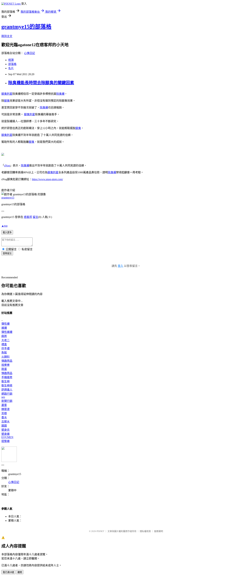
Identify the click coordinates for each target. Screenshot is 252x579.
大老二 (5, 340)
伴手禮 (5, 348)
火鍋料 (5, 356)
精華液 (5, 409)
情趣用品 (6, 360)
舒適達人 (6, 389)
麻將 (4, 336)
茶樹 (4, 413)
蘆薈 (4, 405)
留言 (35, 217)
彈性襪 (5, 323)
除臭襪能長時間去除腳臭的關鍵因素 (41, 82)
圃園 (4, 425)
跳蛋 (4, 369)
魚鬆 (4, 352)
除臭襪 (60, 93)
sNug (7, 165)
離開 (19, 572)
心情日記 (29, 53)
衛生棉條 (6, 385)
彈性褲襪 (6, 332)
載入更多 (7, 232)
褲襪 (4, 327)
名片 (11, 68)
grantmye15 (7, 197)
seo (3, 397)
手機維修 (6, 377)
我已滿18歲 (8, 572)
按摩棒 (5, 364)
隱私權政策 (145, 531)
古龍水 (5, 421)
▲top (4, 225)
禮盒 (4, 344)
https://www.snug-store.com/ (47, 179)
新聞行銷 (6, 400)
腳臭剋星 (6, 93)
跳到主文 (6, 36)
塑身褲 (5, 433)
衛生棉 (5, 381)
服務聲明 (158, 531)
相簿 (11, 60)
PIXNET (100, 531)
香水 (4, 417)
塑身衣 (5, 429)
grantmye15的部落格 (26, 27)
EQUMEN (7, 437)
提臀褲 (5, 441)
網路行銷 (6, 393)
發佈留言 (7, 253)
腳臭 (7, 100)
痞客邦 (28, 217)
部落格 (12, 64)
